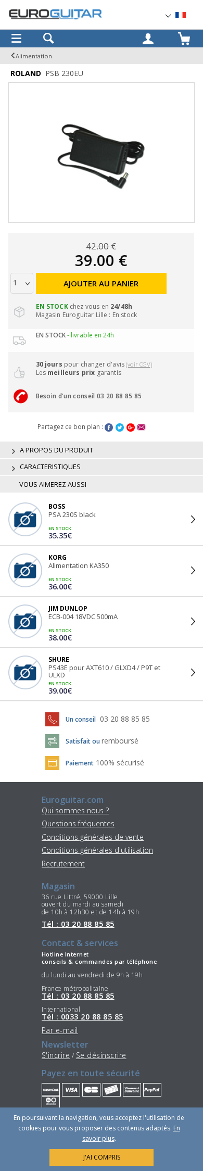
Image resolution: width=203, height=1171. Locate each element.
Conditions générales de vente (93, 837)
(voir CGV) (139, 364)
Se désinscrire (101, 1055)
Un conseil (81, 719)
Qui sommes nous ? (75, 810)
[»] (187, 15)
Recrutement (63, 863)
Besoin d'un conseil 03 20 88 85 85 (89, 396)
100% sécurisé (120, 762)
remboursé (120, 741)
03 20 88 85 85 (125, 719)
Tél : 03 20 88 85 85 (78, 924)
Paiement (80, 763)
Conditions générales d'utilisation (97, 850)
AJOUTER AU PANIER (101, 283)
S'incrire (56, 1055)
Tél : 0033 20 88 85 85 (82, 1017)
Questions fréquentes (78, 823)
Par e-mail (60, 1030)
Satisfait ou (84, 741)
